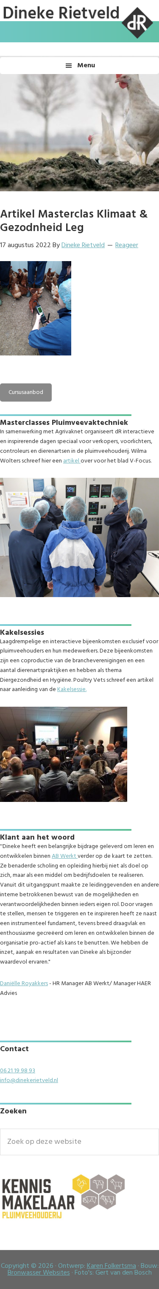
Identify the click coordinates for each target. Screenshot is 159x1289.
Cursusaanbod (25, 392)
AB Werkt (65, 856)
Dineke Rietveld (76, 40)
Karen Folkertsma (111, 1266)
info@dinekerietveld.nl (29, 1080)
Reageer (126, 245)
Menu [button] (86, 65)
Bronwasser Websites (39, 1272)
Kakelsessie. (71, 689)
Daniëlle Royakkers (24, 984)
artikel (72, 461)
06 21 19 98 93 (17, 1071)
